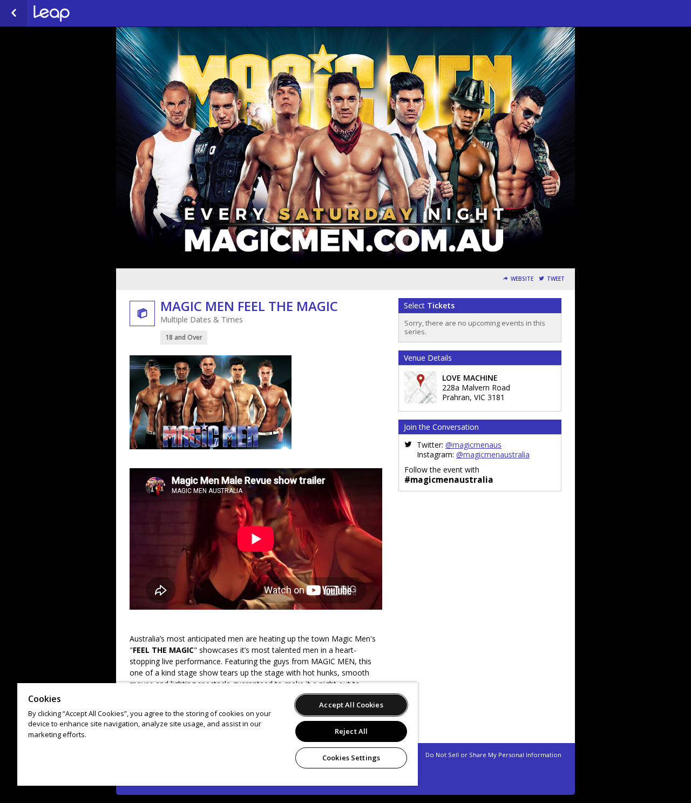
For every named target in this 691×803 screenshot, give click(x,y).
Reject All (351, 731)
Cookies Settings (351, 757)
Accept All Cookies (351, 705)
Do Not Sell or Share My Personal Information (493, 755)
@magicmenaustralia (493, 454)
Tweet (556, 278)
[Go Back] (14, 13)
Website (522, 278)
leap (87, 13)
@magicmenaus (473, 445)
